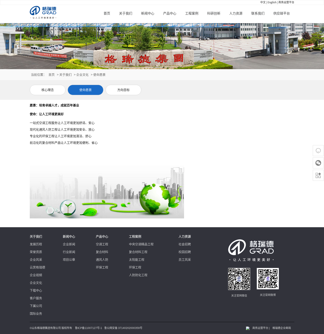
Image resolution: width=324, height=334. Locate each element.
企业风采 (36, 259)
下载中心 (36, 290)
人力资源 (235, 13)
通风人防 (102, 259)
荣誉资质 (36, 251)
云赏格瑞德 (37, 267)
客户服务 (36, 298)
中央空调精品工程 (141, 244)
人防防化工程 (138, 275)
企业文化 (82, 74)
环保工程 (102, 267)
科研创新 (213, 13)
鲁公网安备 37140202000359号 (123, 328)
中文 (263, 2)
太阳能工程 (136, 259)
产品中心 (169, 13)
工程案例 (191, 13)
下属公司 (36, 305)
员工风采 (185, 259)
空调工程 (102, 244)
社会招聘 (185, 244)
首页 (107, 13)
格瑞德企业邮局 (281, 328)
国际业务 (36, 313)
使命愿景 (99, 74)
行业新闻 (69, 251)
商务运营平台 (286, 2)
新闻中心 (147, 13)
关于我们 (125, 13)
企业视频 (36, 275)
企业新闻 (69, 244)
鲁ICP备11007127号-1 (88, 328)
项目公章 (69, 259)
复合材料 (102, 251)
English (272, 2)
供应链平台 (281, 13)
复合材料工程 (138, 251)
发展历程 (36, 244)
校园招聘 (185, 251)
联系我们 (257, 13)
